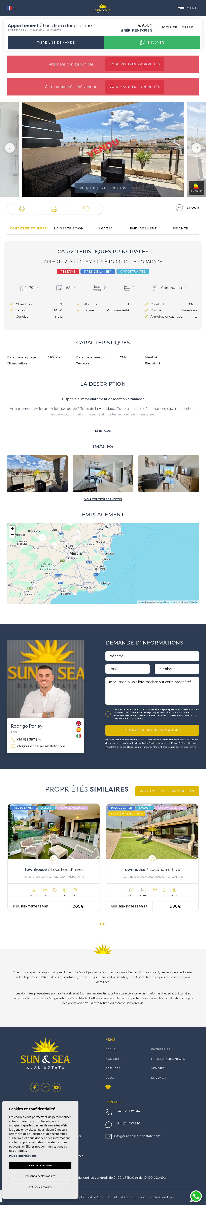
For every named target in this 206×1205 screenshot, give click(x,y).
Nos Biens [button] (113, 1059)
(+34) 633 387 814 (127, 1111)
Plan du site (122, 1197)
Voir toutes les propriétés (167, 791)
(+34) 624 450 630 (127, 1123)
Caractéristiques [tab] (28, 228)
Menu (192, 8)
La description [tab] (69, 228)
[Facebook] (34, 1087)
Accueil (111, 1049)
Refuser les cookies (40, 1187)
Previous (8, 148)
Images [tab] (106, 228)
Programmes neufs (168, 1059)
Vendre (157, 1068)
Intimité (92, 1197)
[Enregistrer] (87, 209)
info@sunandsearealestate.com (40, 746)
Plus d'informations (22, 1156)
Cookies (106, 1197)
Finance (180, 228)
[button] (23, 209)
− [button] (12, 534)
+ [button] (12, 528)
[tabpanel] (53, 857)
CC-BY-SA (192, 602)
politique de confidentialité (163, 712)
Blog (109, 1077)
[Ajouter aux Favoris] (54, 859)
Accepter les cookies (40, 1165)
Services (112, 1068)
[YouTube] (56, 1087)
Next (197, 148)
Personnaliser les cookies (40, 1176)
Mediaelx (167, 1197)
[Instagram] (45, 1087)
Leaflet (141, 602)
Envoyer (155, 42)
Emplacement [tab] (143, 228)
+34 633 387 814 (28, 739)
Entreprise (160, 1049)
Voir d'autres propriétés (134, 64)
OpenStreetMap (166, 602)
